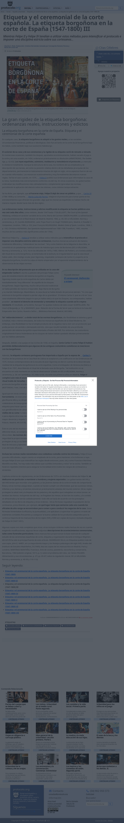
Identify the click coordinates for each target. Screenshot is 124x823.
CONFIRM (49, 436)
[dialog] (62, 411)
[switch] (84, 409)
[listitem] (62, 405)
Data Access (62, 442)
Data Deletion (52, 442)
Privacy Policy (72, 442)
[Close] (93, 380)
